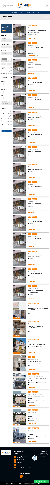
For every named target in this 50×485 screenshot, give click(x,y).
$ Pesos (4, 59)
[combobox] (6, 47)
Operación (3, 38)
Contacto (36, 12)
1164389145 (19, 462)
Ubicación (3, 50)
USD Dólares (9, 59)
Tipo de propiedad (5, 44)
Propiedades (14, 12)
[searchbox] (7, 47)
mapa (47, 16)
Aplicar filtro (6, 131)
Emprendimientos (25, 12)
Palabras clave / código (6, 101)
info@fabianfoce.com (22, 465)
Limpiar (9, 26)
